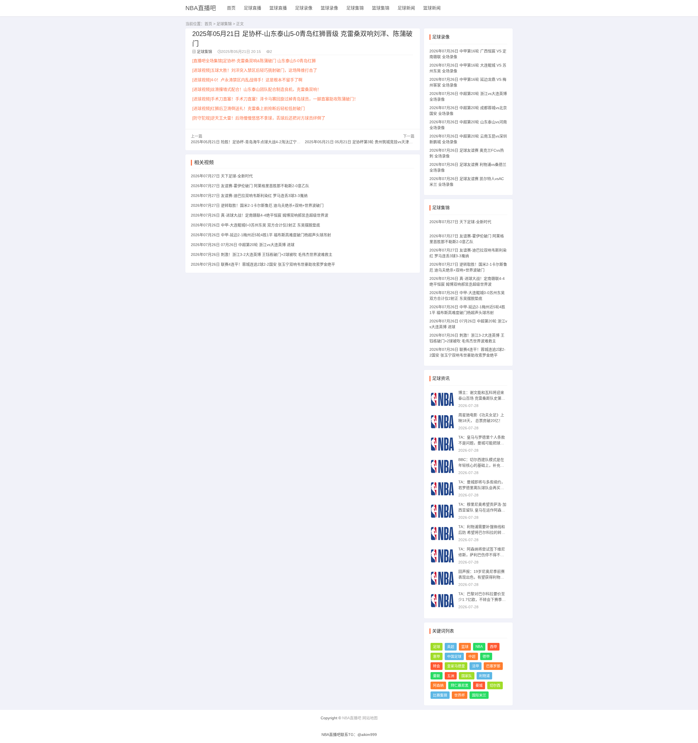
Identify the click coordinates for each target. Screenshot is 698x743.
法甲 (475, 666)
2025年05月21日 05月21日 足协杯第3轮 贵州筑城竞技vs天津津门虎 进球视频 (371, 142)
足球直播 (252, 8)
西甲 (493, 647)
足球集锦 (355, 8)
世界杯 (459, 695)
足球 (436, 647)
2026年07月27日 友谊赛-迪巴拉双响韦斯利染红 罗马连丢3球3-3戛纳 (249, 195)
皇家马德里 (456, 666)
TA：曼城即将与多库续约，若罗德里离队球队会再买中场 (481, 488)
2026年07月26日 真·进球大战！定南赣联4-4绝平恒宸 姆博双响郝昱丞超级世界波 (259, 215)
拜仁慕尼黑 (459, 685)
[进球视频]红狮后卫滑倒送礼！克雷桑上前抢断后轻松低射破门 (248, 108)
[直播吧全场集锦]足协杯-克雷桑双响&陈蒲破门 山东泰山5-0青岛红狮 (254, 60)
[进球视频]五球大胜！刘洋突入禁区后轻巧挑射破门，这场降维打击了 (254, 70)
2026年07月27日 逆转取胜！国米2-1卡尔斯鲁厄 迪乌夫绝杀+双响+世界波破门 (257, 205)
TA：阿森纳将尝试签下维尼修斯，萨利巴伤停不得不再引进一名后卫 (481, 555)
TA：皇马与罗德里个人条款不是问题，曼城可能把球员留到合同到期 (481, 443)
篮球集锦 (380, 8)
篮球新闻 (432, 8)
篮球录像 (329, 8)
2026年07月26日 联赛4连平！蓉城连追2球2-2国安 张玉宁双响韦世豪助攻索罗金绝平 (263, 264)
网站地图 (370, 718)
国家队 (466, 676)
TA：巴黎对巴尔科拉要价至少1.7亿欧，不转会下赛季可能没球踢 (482, 599)
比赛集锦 (440, 695)
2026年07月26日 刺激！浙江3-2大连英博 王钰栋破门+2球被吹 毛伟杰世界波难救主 (261, 254)
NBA (479, 647)
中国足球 (454, 656)
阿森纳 (438, 685)
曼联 (436, 676)
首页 (231, 8)
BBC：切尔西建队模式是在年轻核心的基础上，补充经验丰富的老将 (481, 465)
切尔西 (495, 685)
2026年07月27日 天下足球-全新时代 (222, 176)
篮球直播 (278, 8)
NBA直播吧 (200, 8)
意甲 (436, 656)
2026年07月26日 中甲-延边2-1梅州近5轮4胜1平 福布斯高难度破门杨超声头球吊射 (261, 235)
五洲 (450, 676)
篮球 (464, 647)
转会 (436, 666)
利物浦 (484, 676)
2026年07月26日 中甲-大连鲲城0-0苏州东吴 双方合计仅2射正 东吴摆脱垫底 (255, 225)
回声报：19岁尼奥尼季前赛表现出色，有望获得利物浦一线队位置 (481, 577)
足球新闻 (406, 8)
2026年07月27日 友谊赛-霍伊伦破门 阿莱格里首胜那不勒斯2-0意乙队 (250, 186)
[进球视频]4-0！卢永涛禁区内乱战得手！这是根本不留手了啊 (247, 79)
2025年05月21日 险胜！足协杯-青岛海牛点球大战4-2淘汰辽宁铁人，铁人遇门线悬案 (263, 142)
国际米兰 (479, 695)
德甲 (486, 656)
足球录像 (303, 8)
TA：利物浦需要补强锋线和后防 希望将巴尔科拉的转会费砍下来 (481, 532)
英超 (450, 647)
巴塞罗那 (493, 666)
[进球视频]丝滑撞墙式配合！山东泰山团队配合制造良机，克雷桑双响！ (256, 89)
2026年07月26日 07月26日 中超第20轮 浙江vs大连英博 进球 (242, 244)
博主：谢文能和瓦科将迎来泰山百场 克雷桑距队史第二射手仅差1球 (481, 398)
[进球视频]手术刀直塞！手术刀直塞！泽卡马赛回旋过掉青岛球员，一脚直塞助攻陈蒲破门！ (275, 99)
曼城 (479, 685)
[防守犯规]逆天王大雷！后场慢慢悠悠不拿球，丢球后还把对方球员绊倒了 (258, 118)
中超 (472, 656)
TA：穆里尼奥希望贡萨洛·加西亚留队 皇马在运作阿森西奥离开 (482, 510)
